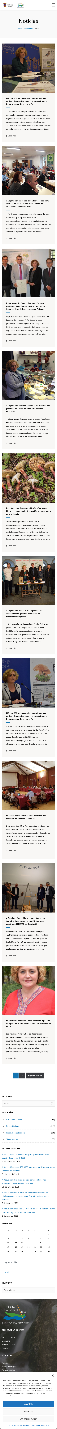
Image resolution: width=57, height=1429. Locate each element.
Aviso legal (45, 1425)
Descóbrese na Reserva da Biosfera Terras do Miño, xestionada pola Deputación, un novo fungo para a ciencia (28, 511)
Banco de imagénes (10, 1366)
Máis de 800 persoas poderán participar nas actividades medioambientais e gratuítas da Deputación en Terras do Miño (26, 716)
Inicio (20, 28)
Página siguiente (35, 1075)
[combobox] (28, 1290)
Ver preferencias (28, 1419)
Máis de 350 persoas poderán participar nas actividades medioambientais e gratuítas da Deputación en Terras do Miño (26, 101)
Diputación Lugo (13, 1126)
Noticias (29, 28)
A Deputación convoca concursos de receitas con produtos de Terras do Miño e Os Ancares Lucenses (28, 408)
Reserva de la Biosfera (15, 1133)
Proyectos (6, 1348)
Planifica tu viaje (8, 1344)
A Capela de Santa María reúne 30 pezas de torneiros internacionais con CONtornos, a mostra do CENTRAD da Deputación (25, 921)
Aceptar (28, 1403)
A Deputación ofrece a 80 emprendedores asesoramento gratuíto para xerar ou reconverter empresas (24, 613)
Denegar (28, 1411)
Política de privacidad (31, 1425)
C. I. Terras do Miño (14, 1119)
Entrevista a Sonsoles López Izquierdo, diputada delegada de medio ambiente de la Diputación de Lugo (28, 1023)
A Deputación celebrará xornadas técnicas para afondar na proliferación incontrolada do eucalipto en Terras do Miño (27, 203)
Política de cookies (14, 1425)
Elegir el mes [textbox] (9, 1290)
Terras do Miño (8, 1337)
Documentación (8, 1370)
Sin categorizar (12, 1139)
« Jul (7, 1272)
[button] (52, 1375)
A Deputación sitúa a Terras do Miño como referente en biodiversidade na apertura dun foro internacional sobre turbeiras (25, 1196)
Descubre (6, 1341)
